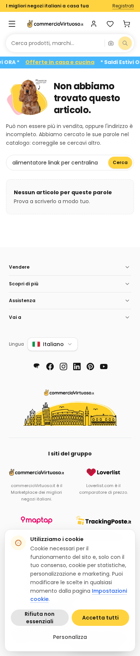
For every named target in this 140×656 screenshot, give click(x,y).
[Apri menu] (11, 23)
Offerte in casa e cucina (64, 62)
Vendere (19, 267)
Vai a (15, 317)
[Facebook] (50, 366)
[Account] (93, 23)
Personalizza (70, 637)
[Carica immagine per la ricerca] (111, 43)
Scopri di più (23, 284)
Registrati (123, 6)
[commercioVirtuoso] (55, 24)
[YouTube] (104, 366)
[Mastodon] (36, 366)
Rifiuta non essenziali (40, 617)
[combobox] (55, 43)
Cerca (120, 162)
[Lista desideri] (110, 23)
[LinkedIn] (77, 366)
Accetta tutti (100, 617)
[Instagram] (63, 366)
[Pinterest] (90, 366)
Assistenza (22, 300)
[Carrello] (126, 23)
